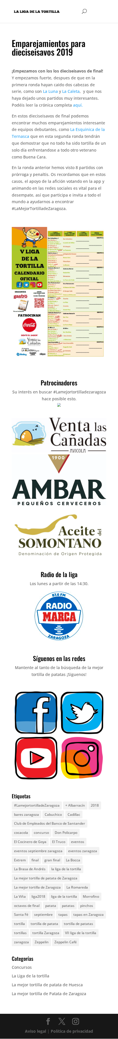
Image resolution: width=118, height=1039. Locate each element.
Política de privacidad (72, 1031)
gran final (52, 860)
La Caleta (71, 91)
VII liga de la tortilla (80, 932)
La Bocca (73, 860)
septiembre (43, 914)
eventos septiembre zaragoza (38, 850)
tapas (63, 914)
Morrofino (91, 896)
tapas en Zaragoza (88, 914)
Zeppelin (42, 942)
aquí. (78, 105)
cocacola (21, 832)
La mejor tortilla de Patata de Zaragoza (49, 993)
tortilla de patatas (78, 923)
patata (50, 905)
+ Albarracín (75, 805)
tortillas (20, 932)
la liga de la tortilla (66, 869)
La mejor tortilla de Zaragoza (37, 887)
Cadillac (74, 814)
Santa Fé (21, 914)
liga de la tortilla (64, 896)
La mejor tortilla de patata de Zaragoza (45, 878)
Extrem (20, 860)
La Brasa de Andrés (30, 869)
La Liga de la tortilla (30, 976)
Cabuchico (53, 814)
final (35, 860)
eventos (77, 841)
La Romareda (77, 887)
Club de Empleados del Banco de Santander (49, 823)
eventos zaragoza (82, 850)
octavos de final (27, 905)
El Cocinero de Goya (30, 841)
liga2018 (38, 896)
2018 (95, 805)
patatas (68, 905)
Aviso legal (35, 1031)
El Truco (58, 841)
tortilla (19, 923)
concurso (41, 832)
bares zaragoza (26, 814)
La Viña (20, 896)
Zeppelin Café (65, 942)
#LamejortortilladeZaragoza (37, 805)
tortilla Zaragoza (45, 932)
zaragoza (21, 942)
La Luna (50, 91)
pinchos (86, 905)
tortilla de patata (44, 923)
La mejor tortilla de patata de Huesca (47, 984)
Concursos (22, 967)
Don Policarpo (66, 832)
